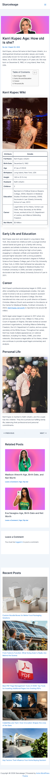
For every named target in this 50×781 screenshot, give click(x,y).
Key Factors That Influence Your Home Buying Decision (24, 760)
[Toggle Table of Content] (33, 73)
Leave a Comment (11, 482)
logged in (19, 542)
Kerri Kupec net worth (16, 308)
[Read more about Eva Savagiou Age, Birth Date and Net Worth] (25, 499)
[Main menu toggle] (45, 4)
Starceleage (10, 4)
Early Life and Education (22, 78)
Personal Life (19, 83)
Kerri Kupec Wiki (20, 76)
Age (20, 482)
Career (16, 81)
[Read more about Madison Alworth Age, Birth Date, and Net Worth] (25, 460)
